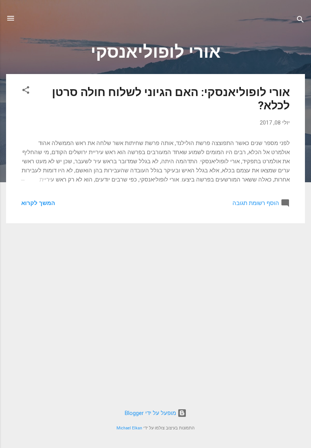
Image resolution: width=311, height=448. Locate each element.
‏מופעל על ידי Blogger (151, 413)
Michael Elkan (129, 428)
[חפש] (300, 20)
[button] (25, 91)
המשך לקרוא (38, 203)
